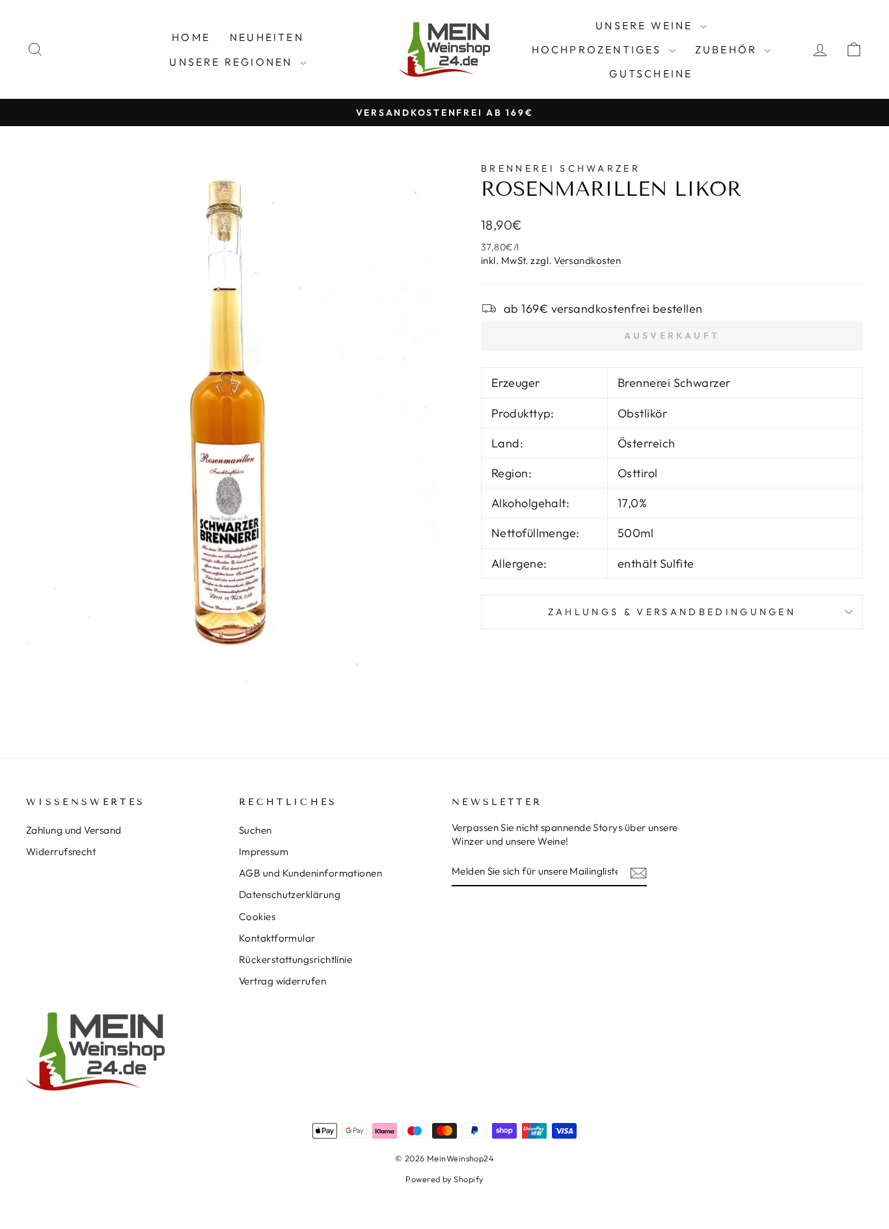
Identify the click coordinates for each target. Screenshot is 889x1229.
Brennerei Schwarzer (560, 168)
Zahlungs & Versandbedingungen (672, 612)
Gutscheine (650, 73)
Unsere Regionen (232, 61)
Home (191, 37)
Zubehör (728, 49)
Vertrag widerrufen (282, 981)
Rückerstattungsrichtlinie (295, 959)
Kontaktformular (277, 938)
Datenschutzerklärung (289, 894)
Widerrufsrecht (61, 851)
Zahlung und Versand (74, 830)
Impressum (263, 851)
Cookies (257, 916)
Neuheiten (267, 37)
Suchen (255, 830)
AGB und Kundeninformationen (310, 873)
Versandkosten (587, 260)
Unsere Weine (646, 25)
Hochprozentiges (599, 49)
